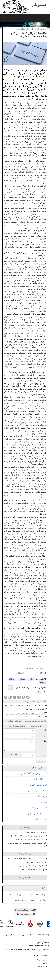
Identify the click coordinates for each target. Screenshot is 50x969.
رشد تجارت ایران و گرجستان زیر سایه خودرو (32, 865)
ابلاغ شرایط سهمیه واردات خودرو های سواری (32, 712)
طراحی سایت (41, 796)
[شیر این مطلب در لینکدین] (10, 697)
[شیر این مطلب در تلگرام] (28, 697)
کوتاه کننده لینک (40, 819)
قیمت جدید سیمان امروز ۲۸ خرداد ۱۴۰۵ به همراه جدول (28, 835)
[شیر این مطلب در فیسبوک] (23, 697)
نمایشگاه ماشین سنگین (37, 813)
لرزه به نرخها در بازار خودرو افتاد (35, 709)
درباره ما (45, 963)
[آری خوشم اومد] (10, 687)
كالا (37, 239)
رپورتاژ (20, 894)
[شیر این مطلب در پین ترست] (15, 697)
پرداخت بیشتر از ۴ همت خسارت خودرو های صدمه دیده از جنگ (25, 705)
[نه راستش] (39, 692)
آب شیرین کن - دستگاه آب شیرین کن (31, 773)
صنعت (43, 133)
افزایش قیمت (20, 900)
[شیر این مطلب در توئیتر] (19, 697)
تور (37, 894)
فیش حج (43, 802)
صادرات (42, 900)
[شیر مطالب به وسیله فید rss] (6, 697)
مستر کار (39, 4)
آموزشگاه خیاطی (40, 779)
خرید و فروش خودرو (38, 785)
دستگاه (29, 105)
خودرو (32, 900)
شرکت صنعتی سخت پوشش (35, 791)
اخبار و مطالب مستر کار (24, 910)
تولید (31, 679)
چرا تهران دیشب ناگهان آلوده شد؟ (35, 832)
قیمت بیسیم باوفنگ (39, 808)
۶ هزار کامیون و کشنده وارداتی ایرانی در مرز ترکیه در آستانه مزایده (27, 844)
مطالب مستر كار (43, 966)
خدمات (30, 239)
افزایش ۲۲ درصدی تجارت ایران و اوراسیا (33, 716)
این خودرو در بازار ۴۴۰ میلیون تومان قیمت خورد (31, 839)
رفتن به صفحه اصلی (24, 914)
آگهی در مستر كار (42, 959)
